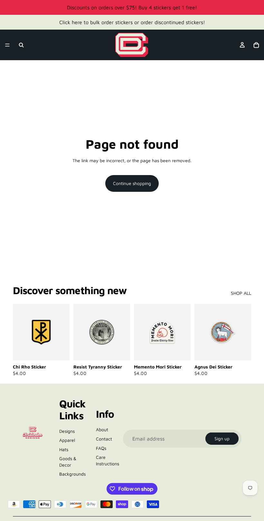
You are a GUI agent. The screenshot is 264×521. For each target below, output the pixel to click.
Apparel (67, 440)
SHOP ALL (241, 293)
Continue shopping (132, 183)
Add (125, 350)
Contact (104, 439)
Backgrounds (72, 474)
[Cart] (256, 45)
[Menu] (7, 45)
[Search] (21, 45)
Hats (63, 449)
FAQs (101, 448)
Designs (67, 431)
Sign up (222, 438)
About (102, 429)
